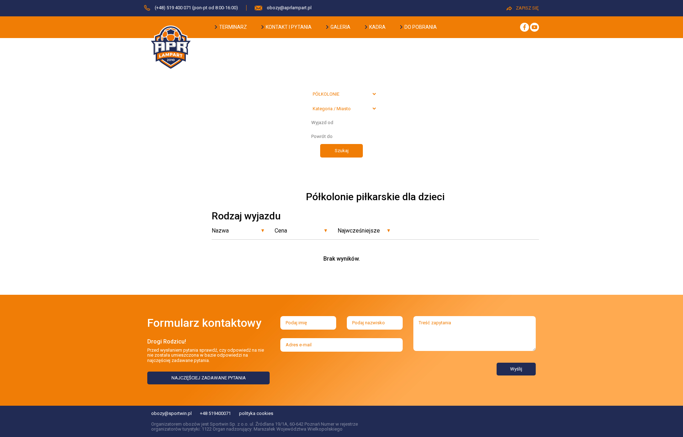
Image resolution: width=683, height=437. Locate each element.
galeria (339, 27)
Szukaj (342, 150)
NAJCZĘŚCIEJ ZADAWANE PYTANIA (208, 377)
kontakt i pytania (288, 27)
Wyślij (516, 369)
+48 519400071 (215, 413)
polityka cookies (256, 413)
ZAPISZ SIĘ (527, 8)
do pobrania (420, 27)
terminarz (232, 27)
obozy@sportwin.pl (171, 413)
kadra (377, 27)
